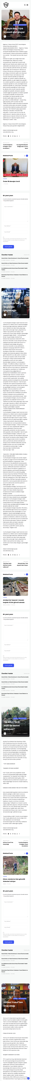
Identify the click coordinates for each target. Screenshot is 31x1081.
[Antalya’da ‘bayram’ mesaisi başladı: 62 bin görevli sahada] (15, 586)
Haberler (10, 24)
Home (5, 24)
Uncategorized (22, 24)
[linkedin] (14, 136)
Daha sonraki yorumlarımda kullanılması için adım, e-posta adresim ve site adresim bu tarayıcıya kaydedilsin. (15, 240)
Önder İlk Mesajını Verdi (11, 181)
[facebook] (8, 136)
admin (4, 884)
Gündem (15, 24)
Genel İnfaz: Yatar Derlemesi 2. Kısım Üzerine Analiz (15, 258)
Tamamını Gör (26, 254)
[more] (19, 136)
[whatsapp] (17, 136)
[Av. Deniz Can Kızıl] (6, 5)
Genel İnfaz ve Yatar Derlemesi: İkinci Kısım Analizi (15, 263)
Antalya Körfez (6, 605)
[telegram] (12, 136)
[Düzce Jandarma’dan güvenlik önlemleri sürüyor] (15, 865)
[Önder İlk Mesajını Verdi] (15, 167)
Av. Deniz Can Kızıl (6, 260)
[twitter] (10, 136)
